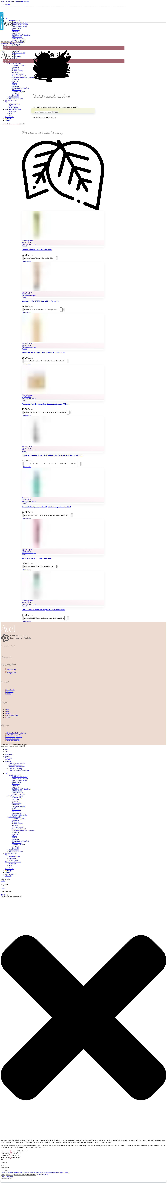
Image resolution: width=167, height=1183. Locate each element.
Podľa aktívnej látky (15, 63)
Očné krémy (16, 30)
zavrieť (3, 881)
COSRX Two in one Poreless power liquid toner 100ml (43, 610)
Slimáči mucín (16, 90)
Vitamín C (15, 93)
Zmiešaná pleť (16, 803)
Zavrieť (24, 246)
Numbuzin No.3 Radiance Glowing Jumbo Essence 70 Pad (45, 404)
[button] (83, 1018)
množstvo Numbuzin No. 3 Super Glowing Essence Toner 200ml (44, 361)
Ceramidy (15, 72)
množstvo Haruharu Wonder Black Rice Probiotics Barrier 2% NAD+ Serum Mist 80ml (51, 464)
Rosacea (14, 58)
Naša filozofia (10, 690)
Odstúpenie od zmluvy (13, 741)
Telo (7, 711)
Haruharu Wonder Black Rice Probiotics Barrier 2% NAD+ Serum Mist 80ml (53, 455)
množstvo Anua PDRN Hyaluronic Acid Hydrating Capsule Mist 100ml (46, 515)
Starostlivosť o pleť (14, 21)
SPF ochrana (12, 106)
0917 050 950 (11, 670)
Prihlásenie (8, 876)
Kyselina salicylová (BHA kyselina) (23, 77)
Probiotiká (15, 86)
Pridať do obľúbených (29, 244)
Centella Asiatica (17, 71)
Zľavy (8, 717)
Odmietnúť (9, 1174)
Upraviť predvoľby (19, 1174)
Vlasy (8, 713)
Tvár (7, 709)
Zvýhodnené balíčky (12, 715)
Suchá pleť (15, 46)
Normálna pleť (16, 44)
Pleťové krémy (16, 28)
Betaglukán (15, 69)
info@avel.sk (11, 673)
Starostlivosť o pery (18, 38)
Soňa (10, 113)
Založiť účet (4, 895)
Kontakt (8, 694)
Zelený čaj (15, 95)
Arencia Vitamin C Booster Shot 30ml (37, 250)
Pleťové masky (17, 37)
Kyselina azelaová (17, 74)
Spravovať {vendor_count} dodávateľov (35, 1172)
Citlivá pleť (15, 801)
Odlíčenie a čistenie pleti (19, 23)
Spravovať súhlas (6, 1178)
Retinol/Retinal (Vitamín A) (20, 88)
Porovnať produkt (27, 241)
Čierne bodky (16, 56)
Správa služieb (18, 1172)
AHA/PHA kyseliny (18, 65)
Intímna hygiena (13, 107)
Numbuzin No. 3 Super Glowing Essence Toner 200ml (43, 353)
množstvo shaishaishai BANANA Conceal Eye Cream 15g (42, 309)
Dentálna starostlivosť (19, 40)
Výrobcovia (9, 692)
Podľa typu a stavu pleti (16, 42)
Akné (14, 54)
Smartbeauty (12, 111)
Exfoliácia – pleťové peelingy (21, 35)
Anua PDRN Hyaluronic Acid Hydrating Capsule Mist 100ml (46, 507)
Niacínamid (15, 79)
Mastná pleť (16, 51)
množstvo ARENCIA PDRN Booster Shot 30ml (38, 566)
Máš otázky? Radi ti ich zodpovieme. (15, 1)
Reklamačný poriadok (12, 739)
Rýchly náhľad (26, 242)
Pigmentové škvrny (18, 813)
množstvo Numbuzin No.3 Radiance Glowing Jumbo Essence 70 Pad (45, 412)
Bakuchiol (15, 67)
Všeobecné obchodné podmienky (16, 733)
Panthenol (15, 81)
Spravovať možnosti (7, 1172)
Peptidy (14, 84)
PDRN (14, 83)
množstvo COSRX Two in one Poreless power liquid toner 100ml (44, 618)
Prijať (3, 1174)
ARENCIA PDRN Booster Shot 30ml (36, 558)
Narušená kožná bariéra (19, 815)
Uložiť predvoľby (30, 1174)
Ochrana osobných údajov (14, 737)
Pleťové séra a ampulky (19, 26)
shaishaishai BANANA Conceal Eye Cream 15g (41, 301)
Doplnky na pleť (14, 97)
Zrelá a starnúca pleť (18, 53)
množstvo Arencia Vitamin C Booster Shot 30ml (38, 258)
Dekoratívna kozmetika (16, 98)
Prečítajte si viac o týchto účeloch (58, 1172)
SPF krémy (15, 31)
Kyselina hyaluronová (19, 76)
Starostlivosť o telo (14, 104)
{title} (3, 1176)
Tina (10, 115)
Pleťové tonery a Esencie (20, 24)
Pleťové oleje (16, 33)
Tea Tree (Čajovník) (18, 91)
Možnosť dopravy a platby (14, 735)
